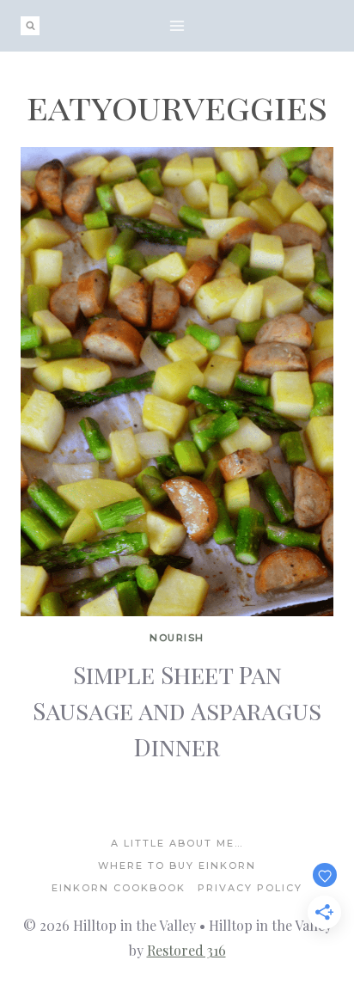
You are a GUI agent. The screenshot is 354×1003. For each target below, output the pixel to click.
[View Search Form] (30, 25)
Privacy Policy (250, 888)
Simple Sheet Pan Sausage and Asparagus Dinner (177, 710)
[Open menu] (177, 25)
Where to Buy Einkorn (177, 865)
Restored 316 (186, 950)
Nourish (177, 638)
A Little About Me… (177, 843)
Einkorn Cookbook (119, 888)
